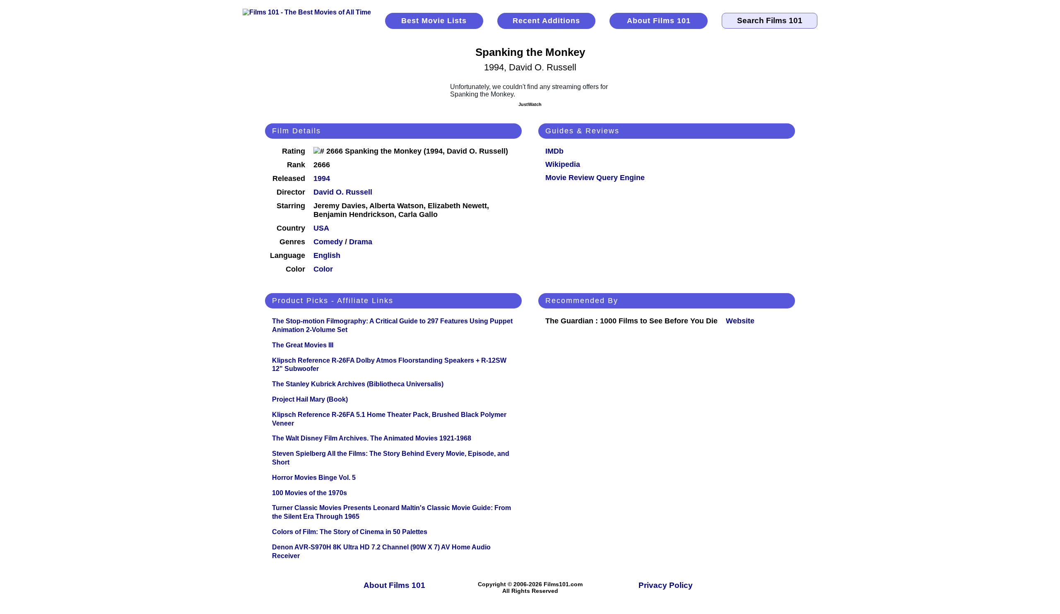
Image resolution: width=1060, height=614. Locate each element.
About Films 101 (659, 21)
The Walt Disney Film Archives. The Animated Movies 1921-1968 (371, 438)
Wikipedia (562, 164)
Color (323, 269)
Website (740, 321)
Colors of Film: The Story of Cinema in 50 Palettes (349, 531)
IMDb (554, 151)
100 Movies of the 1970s (309, 492)
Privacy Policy (665, 585)
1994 (321, 178)
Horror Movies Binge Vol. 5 (314, 477)
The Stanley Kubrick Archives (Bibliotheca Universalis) (357, 384)
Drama (360, 242)
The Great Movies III (302, 345)
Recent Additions (546, 21)
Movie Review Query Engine (595, 177)
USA (321, 228)
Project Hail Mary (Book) (310, 399)
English (326, 255)
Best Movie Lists (434, 21)
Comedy (328, 242)
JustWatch (530, 104)
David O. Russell (342, 192)
